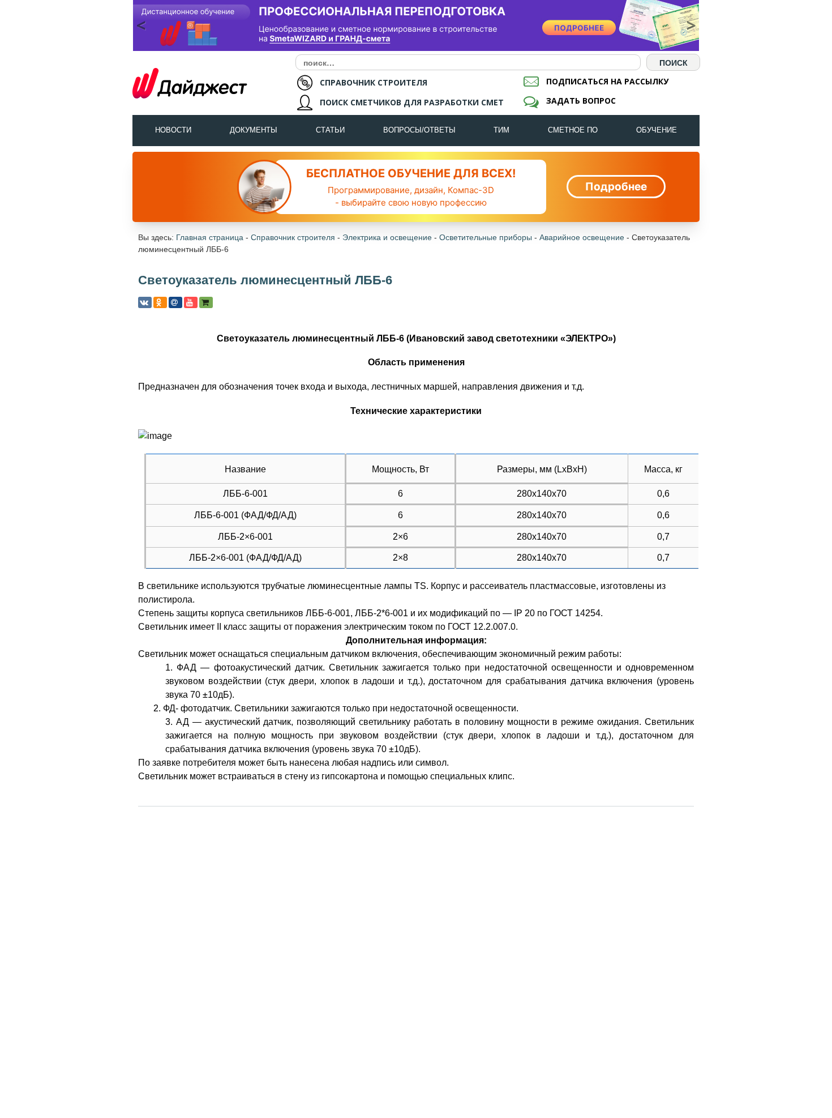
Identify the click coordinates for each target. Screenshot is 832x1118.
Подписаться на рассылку (607, 81)
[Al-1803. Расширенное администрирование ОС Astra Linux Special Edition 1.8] (416, 25)
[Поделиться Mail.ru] (175, 302)
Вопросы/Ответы (419, 130)
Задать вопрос (581, 100)
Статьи (330, 130)
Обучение (656, 130)
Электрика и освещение (387, 237)
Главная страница (209, 237)
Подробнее (616, 186)
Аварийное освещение (581, 237)
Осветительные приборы (485, 237)
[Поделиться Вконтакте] (145, 302)
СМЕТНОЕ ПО (573, 130)
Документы (253, 130)
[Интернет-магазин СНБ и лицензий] (206, 302)
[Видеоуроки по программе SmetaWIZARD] (191, 302)
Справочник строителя (293, 237)
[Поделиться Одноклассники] (160, 302)
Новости (173, 130)
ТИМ (501, 130)
